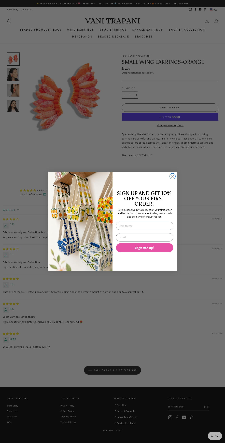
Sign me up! (144, 248)
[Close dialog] (172, 176)
